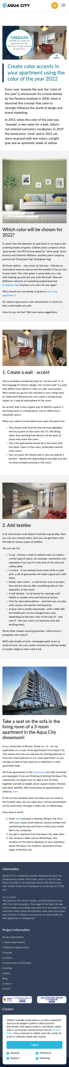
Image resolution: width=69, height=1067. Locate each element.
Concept (7, 952)
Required (14, 1053)
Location (7, 958)
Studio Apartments (13, 937)
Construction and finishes (16, 963)
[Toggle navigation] (63, 5)
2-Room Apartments (13, 942)
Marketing (45, 1058)
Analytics (14, 1058)
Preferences (45, 1053)
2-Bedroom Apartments (15, 947)
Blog (4, 978)
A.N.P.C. (7, 989)
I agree (35, 1045)
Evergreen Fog (10, 285)
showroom (39, 772)
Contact (7, 983)
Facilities (7, 968)
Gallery (6, 973)
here (15, 791)
